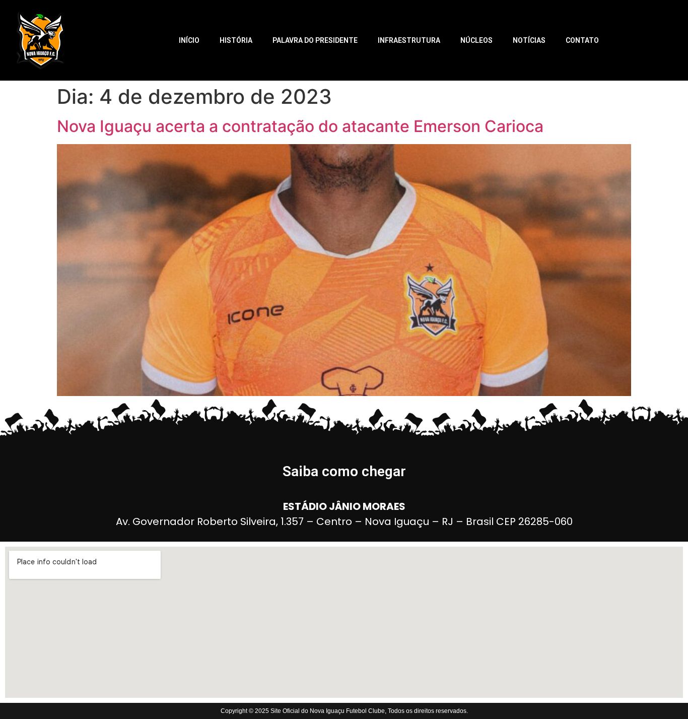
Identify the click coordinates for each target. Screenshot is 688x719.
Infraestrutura (409, 40)
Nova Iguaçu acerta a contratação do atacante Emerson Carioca (300, 126)
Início (189, 40)
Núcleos (476, 40)
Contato (582, 40)
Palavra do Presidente (315, 40)
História (236, 40)
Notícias (529, 40)
